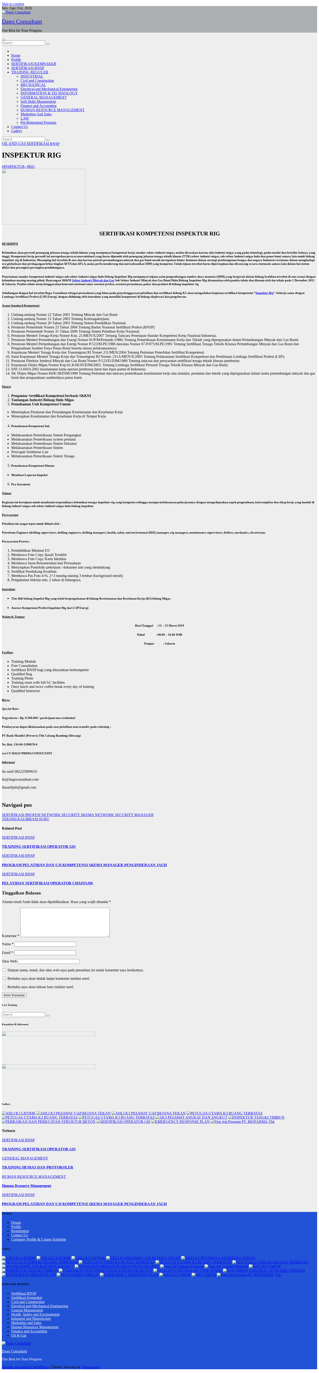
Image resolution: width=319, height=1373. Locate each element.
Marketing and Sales (26, 1323)
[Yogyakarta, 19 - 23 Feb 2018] (224, 1113)
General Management (27, 1310)
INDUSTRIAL (32, 76)
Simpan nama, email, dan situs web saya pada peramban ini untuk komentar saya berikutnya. (75, 970)
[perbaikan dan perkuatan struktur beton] (49, 1122)
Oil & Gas (18, 1335)
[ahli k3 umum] (264, 1266)
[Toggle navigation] (4, 39)
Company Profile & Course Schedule (38, 1239)
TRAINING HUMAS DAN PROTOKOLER (37, 1167)
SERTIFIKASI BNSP (27, 68)
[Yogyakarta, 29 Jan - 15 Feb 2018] (19, 1113)
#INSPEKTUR (13, 167)
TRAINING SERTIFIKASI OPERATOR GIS (39, 847)
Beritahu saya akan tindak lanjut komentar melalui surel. (48, 978)
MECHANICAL (33, 85)
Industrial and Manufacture (31, 1319)
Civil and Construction (37, 81)
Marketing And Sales (36, 114)
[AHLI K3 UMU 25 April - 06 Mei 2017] (175, 1275)
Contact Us (19, 127)
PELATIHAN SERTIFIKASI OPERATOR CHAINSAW (47, 883)
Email (7, 953)
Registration (20, 1231)
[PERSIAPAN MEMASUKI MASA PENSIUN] (117, 1266)
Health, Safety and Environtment (35, 1314)
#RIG (31, 167)
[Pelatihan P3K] (243, 1122)
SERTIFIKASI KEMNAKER (33, 64)
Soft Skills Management (38, 101)
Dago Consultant (22, 21)
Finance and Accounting (39, 106)
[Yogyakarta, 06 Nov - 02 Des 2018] (191, 1117)
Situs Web (9, 961)
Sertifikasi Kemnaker (26, 1298)
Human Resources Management (34, 1327)
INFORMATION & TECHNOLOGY (49, 93)
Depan (16, 1223)
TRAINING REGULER (29, 72)
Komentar (10, 936)
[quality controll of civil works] (187, 1271)
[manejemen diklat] (78, 1275)
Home (15, 55)
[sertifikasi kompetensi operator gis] (123, 1122)
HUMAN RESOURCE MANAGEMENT (53, 110)
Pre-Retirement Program (38, 122)
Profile (16, 60)
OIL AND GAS (14, 144)
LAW (25, 118)
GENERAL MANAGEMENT (44, 97)
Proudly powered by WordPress (26, 1367)
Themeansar (90, 1367)
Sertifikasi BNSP (23, 1293)
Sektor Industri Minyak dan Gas (93, 280)
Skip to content (13, 4)
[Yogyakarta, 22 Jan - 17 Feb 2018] (74, 1113)
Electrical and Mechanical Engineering (49, 89)
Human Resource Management (26, 1186)
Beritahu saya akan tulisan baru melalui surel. (40, 987)
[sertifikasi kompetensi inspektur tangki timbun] (256, 1117)
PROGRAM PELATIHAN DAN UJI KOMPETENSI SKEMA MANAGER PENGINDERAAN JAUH (84, 865)
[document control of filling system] (264, 1271)
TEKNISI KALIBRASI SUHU (25, 819)
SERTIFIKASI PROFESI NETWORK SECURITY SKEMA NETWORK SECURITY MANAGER (78, 815)
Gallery (16, 131)
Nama (8, 944)
